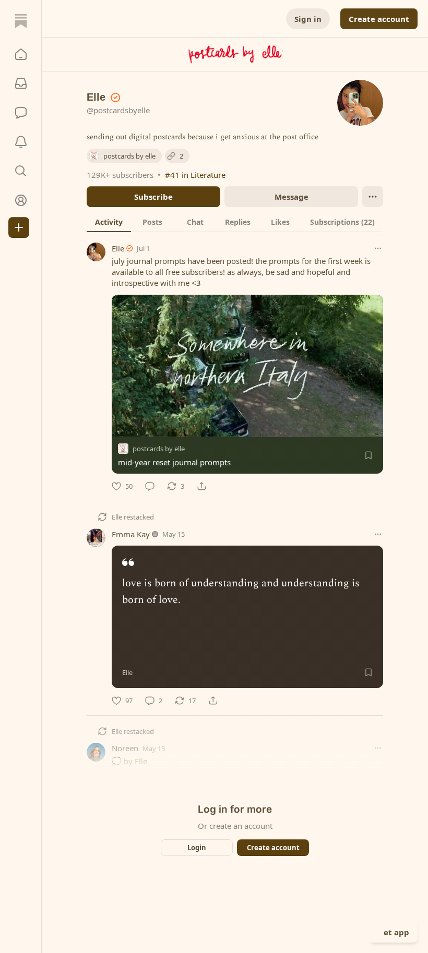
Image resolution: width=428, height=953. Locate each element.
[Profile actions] (372, 196)
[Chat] (20, 112)
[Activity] (20, 141)
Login (196, 847)
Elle (118, 248)
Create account (379, 19)
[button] (20, 54)
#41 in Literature (195, 175)
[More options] (378, 248)
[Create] (18, 227)
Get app (393, 932)
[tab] (109, 221)
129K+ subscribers (120, 175)
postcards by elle (159, 448)
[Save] (368, 455)
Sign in (308, 19)
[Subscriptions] (20, 83)
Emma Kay (131, 534)
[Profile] (20, 200)
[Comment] (150, 486)
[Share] (201, 486)
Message (291, 196)
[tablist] (235, 221)
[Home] (20, 20)
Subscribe (153, 196)
